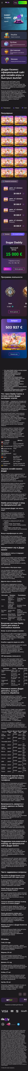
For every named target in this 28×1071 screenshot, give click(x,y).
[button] (2, 18)
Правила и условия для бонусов (14, 1004)
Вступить (7, 268)
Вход (15, 2)
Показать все (14, 354)
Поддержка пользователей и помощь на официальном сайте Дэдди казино (15, 390)
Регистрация (22, 2)
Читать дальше (19, 269)
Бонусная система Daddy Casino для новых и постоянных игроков (14, 379)
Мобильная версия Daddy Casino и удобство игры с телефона (14, 384)
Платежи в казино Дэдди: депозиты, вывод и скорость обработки (14, 381)
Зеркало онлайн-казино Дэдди (12, 373)
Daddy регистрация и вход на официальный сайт (12, 375)
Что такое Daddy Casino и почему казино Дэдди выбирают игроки (15, 371)
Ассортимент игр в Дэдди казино (13, 377)
